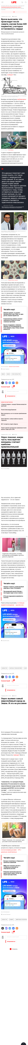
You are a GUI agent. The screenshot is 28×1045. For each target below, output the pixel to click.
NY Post (24, 1038)
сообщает (10, 75)
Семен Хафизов (6, 369)
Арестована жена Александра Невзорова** (13, 969)
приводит (16, 755)
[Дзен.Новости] (2, 382)
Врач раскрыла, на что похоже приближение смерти (14, 414)
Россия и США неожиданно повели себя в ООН (13, 954)
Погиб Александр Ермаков (8, 409)
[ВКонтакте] (13, 382)
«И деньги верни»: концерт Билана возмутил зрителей (13, 405)
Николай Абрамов (6, 914)
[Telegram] (9, 382)
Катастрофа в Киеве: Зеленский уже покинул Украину (14, 965)
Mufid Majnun (11, 150)
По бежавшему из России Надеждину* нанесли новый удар (12, 959)
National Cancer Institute (13, 280)
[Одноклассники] (16, 382)
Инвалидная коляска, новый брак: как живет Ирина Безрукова (14, 974)
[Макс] (6, 382)
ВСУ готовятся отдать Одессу (9, 424)
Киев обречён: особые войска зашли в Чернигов (12, 419)
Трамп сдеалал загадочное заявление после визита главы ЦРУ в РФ (13, 428)
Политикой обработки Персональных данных (11, 7)
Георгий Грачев (6, 640)
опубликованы (21, 99)
